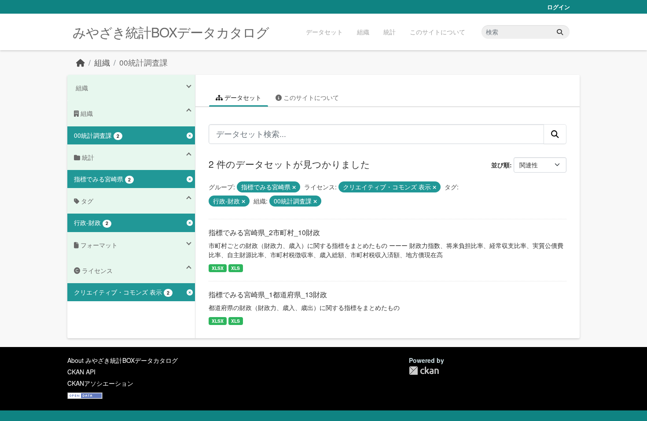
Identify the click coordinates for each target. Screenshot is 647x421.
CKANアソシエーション (100, 383)
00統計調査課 (143, 62)
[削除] (294, 187)
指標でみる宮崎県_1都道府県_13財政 (268, 294)
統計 (389, 31)
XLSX (218, 268)
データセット (324, 31)
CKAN (424, 370)
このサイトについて (437, 31)
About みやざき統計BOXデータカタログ (122, 360)
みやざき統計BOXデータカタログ (171, 31)
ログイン (558, 7)
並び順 (500, 164)
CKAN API (81, 371)
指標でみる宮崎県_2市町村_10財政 (264, 232)
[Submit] (560, 32)
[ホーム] (80, 62)
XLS (235, 268)
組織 (363, 31)
